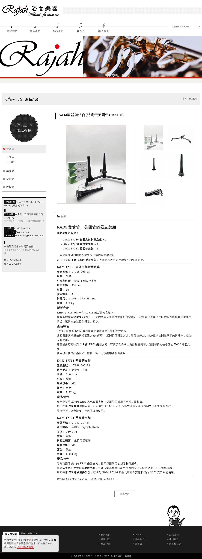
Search (199, 26)
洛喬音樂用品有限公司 (30, 11)
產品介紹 (58, 31)
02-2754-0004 (22, 228)
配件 (13, 161)
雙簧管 (10, 149)
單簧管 (10, 179)
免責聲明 (174, 534)
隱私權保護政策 (25, 547)
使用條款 (174, 539)
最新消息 (35, 31)
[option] (96, 164)
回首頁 (138, 543)
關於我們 (12, 31)
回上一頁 (124, 493)
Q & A (81, 31)
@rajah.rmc (22, 232)
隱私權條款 (175, 543)
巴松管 (10, 187)
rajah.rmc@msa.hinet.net (29, 235)
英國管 (10, 171)
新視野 (128, 556)
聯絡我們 (103, 31)
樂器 (11, 157)
